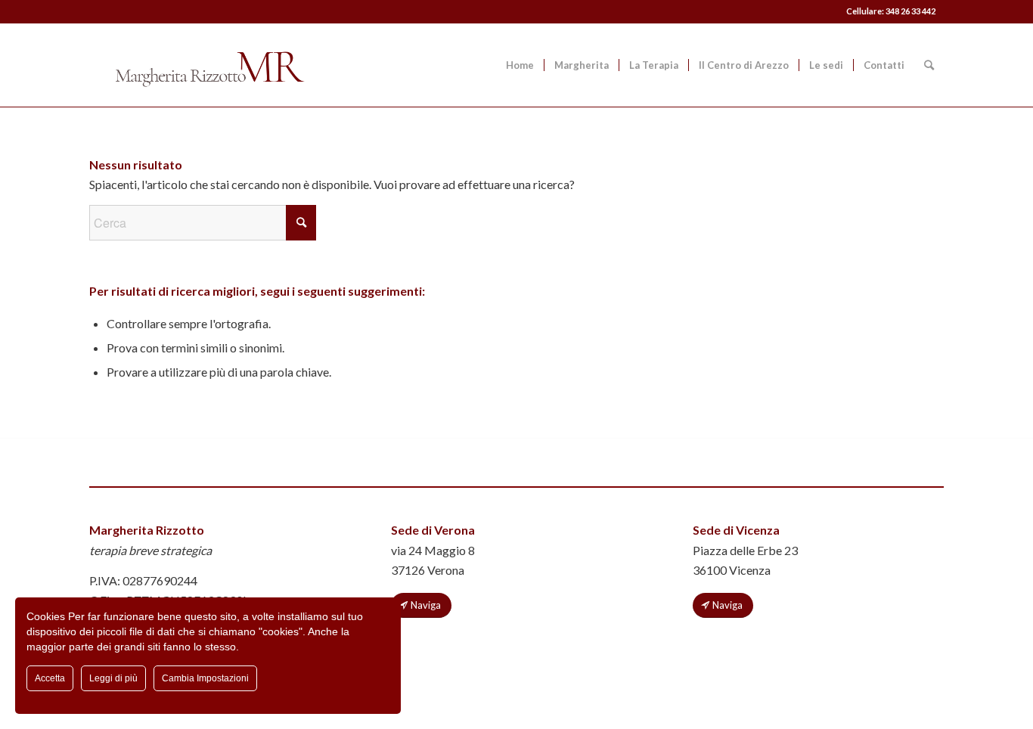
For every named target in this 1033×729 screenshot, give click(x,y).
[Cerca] (929, 65)
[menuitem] (520, 65)
